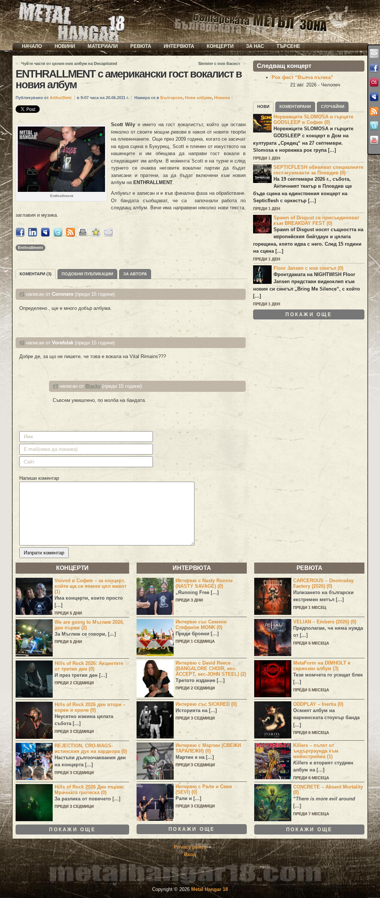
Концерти (220, 46)
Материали (103, 46)
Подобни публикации (87, 274)
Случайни (332, 106)
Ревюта (140, 46)
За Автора (135, 274)
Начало (32, 46)
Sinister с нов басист (219, 63)
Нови (263, 106)
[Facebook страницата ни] (374, 67)
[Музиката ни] (374, 82)
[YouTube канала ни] (374, 140)
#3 (55, 386)
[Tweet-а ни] (374, 125)
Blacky (93, 386)
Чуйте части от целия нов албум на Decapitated (69, 63)
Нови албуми (198, 97)
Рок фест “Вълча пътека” (302, 77)
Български (171, 97)
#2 (21, 342)
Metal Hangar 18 (209, 889)
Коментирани (295, 106)
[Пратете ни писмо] (374, 53)
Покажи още (308, 314)
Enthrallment (30, 247)
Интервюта (179, 46)
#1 (21, 294)
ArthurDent (61, 97)
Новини (65, 46)
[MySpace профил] (374, 96)
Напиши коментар (39, 478)
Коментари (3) (36, 274)
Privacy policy (190, 847)
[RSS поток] (374, 111)
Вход (190, 854)
